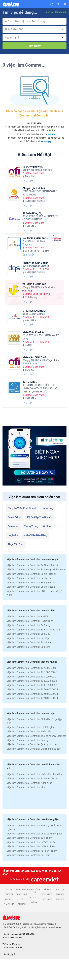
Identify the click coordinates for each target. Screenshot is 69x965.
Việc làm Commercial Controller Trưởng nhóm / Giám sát (36, 735)
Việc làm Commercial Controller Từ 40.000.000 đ (32, 697)
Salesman (13, 526)
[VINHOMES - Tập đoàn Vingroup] (14, 243)
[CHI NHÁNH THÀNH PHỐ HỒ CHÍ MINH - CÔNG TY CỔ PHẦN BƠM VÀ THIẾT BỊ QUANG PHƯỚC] (14, 387)
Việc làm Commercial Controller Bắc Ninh (28, 646)
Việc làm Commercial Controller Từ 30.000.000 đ (32, 693)
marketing (47, 508)
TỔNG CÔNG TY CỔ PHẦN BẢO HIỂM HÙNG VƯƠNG (40, 193)
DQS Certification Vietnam (36, 265)
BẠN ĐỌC (60, 894)
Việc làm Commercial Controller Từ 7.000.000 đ (31, 676)
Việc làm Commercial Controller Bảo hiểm (29, 578)
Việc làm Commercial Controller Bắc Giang (29, 642)
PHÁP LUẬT (9, 904)
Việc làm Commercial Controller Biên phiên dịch (32, 582)
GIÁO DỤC (60, 889)
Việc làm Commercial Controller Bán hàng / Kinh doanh (36, 569)
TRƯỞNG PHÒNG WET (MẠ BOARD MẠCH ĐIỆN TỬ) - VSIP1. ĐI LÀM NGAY (34, 284)
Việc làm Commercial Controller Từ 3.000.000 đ (31, 667)
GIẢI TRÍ (34, 902)
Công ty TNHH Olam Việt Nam (37, 169)
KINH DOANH (22, 889)
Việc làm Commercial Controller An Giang (28, 625)
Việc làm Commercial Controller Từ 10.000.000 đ (32, 680)
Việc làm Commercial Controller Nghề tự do (29, 782)
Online (47, 526)
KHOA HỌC (47, 894)
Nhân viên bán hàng (35, 535)
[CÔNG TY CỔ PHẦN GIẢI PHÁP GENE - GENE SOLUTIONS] (14, 218)
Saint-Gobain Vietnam (33, 313)
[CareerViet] (44, 879)
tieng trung (31, 526)
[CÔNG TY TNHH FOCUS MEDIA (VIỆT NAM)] (14, 338)
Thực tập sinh (16, 544)
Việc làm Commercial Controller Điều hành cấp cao (34, 748)
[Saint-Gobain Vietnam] (14, 316)
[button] (58, 4)
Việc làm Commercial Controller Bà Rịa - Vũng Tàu (33, 629)
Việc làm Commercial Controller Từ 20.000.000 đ (32, 689)
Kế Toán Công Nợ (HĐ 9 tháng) (34, 213)
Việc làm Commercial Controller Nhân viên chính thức (35, 774)
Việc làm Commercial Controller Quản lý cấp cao (32, 744)
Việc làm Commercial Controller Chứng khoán (31, 586)
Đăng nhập (60, 11)
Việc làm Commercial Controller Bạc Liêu (28, 633)
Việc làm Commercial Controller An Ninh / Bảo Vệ (32, 565)
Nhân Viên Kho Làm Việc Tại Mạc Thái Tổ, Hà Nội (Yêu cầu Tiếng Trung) (35, 332)
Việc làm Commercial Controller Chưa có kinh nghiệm (35, 833)
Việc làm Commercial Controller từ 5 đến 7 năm (31, 846)
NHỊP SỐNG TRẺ (34, 891)
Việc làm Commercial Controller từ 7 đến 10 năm (32, 850)
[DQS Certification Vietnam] (14, 268)
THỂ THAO (47, 889)
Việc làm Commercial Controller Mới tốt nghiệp (31, 727)
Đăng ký (49, 11)
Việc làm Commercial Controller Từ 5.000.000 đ (31, 672)
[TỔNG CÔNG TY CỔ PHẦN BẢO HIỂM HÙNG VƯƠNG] (14, 193)
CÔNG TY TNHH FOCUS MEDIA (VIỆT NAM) (40, 337)
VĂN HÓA (34, 897)
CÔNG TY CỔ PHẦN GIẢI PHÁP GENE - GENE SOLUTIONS (40, 218)
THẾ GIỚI (9, 899)
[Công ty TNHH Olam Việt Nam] (14, 172)
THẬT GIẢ (60, 899)
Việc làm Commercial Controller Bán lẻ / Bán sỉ (31, 573)
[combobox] (34, 21)
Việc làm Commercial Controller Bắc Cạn (28, 637)
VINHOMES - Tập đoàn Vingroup (33, 242)
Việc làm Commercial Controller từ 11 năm (28, 854)
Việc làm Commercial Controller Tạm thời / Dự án (32, 778)
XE (21, 899)
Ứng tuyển (28, 180)
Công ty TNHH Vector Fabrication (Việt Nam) (39, 289)
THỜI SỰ (9, 894)
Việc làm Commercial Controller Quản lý (27, 740)
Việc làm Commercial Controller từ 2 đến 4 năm (31, 841)
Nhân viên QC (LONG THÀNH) (34, 357)
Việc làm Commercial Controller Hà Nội (27, 616)
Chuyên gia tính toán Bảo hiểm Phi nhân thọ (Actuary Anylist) (35, 188)
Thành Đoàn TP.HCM (12, 947)
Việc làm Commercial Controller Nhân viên (29, 731)
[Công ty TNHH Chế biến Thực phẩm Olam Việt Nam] (14, 362)
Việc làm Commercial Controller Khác (26, 787)
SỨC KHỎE (47, 899)
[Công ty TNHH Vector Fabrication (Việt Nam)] (14, 290)
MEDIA (9, 889)
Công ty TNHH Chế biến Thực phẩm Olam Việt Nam (40, 362)
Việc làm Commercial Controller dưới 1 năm (29, 837)
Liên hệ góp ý (9, 954)
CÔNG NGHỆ (21, 894)
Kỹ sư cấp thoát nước (40, 517)
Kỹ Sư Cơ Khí (29, 381)
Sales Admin (15, 517)
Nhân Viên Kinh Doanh (35, 262)
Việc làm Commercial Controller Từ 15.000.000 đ (32, 685)
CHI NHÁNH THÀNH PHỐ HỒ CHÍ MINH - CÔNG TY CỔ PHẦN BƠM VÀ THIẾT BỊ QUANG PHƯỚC (39, 388)
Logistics (13, 535)
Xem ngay (50, 133)
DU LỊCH (21, 904)
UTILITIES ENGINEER (34, 310)
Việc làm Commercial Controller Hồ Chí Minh (30, 620)
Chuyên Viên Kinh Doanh (22, 508)
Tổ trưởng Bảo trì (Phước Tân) (32, 166)
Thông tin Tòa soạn (11, 944)
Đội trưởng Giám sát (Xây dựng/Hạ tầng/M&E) (34, 237)
